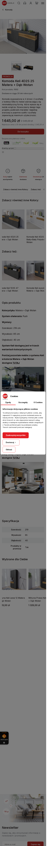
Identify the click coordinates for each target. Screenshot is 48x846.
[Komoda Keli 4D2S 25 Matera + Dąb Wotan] (23, 36)
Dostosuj (10, 442)
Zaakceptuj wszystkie (15, 435)
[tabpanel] (16, 66)
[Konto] (31, 3)
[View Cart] (37, 3)
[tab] (16, 189)
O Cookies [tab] (38, 402)
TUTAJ (16, 363)
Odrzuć (9, 449)
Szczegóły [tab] (23, 402)
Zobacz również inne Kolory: (15, 189)
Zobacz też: (36, 189)
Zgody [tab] (8, 402)
